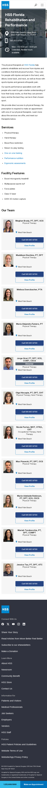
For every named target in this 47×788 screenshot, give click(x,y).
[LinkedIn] (25, 623)
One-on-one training (13, 153)
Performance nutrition (13, 158)
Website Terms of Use (12, 751)
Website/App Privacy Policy (14, 757)
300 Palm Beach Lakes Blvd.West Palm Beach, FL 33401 (23, 33)
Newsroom (6, 669)
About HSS (6, 663)
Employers (6, 720)
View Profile (29, 246)
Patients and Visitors (11, 701)
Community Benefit (10, 676)
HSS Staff (6, 732)
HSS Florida (29, 65)
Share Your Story (9, 632)
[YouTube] (14, 623)
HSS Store (6, 682)
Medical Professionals (12, 707)
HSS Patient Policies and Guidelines (18, 744)
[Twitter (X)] (9, 623)
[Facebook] (4, 623)
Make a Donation (9, 651)
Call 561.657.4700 (29, 240)
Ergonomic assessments (15, 163)
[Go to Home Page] (5, 609)
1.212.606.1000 (10, 784)
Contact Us (6, 688)
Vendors (5, 726)
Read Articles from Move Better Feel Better (22, 638)
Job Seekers (7, 713)
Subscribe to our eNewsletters (15, 645)
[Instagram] (20, 623)
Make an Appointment (33, 784)
